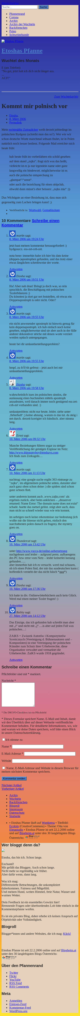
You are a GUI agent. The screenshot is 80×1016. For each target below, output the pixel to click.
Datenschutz (16, 812)
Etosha (13, 115)
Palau (12, 31)
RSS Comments (19, 986)
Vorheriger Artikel (13, 788)
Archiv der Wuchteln (22, 24)
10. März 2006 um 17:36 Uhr (27, 588)
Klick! (67, 933)
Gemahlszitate (51, 210)
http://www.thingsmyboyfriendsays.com (33, 452)
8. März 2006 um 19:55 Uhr (26, 317)
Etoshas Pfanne (22, 50)
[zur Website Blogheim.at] (36, 837)
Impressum (16, 809)
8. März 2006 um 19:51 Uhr (26, 279)
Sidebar (14, 3)
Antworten (16, 269)
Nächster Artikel (12, 785)
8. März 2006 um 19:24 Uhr (26, 239)
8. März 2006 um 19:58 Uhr (26, 388)
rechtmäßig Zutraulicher (23, 129)
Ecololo (14, 826)
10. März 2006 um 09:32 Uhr (27, 439)
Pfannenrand (17, 13)
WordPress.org (18, 1011)
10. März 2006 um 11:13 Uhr (27, 473)
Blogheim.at (26, 833)
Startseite (14, 816)
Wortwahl (35, 210)
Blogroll (14, 805)
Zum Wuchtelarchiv (66, 96)
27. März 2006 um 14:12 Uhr (27, 615)
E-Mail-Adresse (12, 753)
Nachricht (9, 680)
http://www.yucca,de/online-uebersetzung (41, 551)
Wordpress (48, 822)
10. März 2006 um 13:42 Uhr (27, 544)
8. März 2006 (17, 119)
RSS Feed (15, 983)
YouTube (15, 979)
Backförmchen (18, 27)
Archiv (13, 20)
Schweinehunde (19, 34)
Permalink (15, 122)
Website (6, 760)
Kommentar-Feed (20, 1007)
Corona (13, 17)
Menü (5, 3)
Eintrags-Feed (17, 1004)
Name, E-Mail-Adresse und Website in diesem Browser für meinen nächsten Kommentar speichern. (40, 769)
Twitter (13, 972)
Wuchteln (15, 798)
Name (6, 746)
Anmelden (15, 1000)
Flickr (13, 976)
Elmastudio (16, 829)
